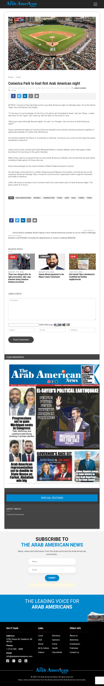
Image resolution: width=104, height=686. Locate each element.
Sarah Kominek (80, 88)
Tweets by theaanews (15, 514)
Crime (54, 644)
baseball (37, 198)
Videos (41, 652)
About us (74, 635)
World (40, 644)
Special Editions (52, 497)
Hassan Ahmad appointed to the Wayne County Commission (51, 275)
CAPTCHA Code (46, 325)
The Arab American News (47, 677)
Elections (56, 635)
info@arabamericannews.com (19, 656)
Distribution (75, 644)
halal (73, 198)
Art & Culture (43, 648)
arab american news (23, 198)
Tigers (89, 198)
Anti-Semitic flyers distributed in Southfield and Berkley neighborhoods (82, 277)
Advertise (74, 640)
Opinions (56, 640)
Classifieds (57, 652)
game (67, 198)
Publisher (74, 648)
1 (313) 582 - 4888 (14, 649)
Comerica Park (48, 198)
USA (40, 640)
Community (45, 256)
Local (18, 77)
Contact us (74, 652)
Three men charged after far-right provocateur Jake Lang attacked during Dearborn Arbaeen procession (19, 278)
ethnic (59, 198)
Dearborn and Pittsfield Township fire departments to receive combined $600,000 (41, 238)
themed (81, 198)
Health (55, 648)
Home (10, 77)
